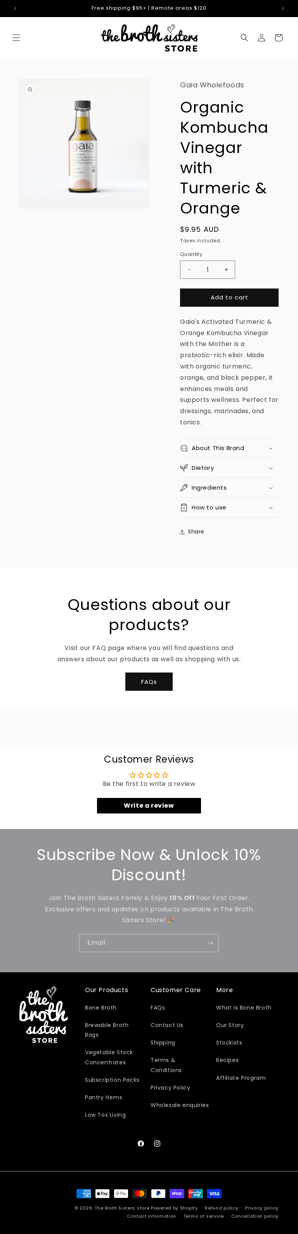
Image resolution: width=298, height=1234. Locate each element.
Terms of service (204, 1216)
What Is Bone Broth (244, 1008)
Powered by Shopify (174, 1208)
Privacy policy (262, 1208)
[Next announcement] (282, 8)
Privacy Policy (170, 1087)
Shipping (163, 1042)
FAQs (149, 682)
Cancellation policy (255, 1216)
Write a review (149, 805)
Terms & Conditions (166, 1065)
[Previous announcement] (15, 8)
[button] (16, 37)
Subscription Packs (112, 1080)
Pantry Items (103, 1097)
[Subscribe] (209, 943)
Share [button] (196, 531)
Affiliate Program (241, 1078)
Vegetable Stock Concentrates (109, 1057)
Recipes (227, 1060)
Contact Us (167, 1025)
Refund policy (221, 1208)
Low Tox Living (105, 1115)
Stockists (229, 1042)
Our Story (230, 1025)
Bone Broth (101, 1008)
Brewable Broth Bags (106, 1030)
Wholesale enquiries (180, 1105)
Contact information (151, 1216)
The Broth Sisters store (122, 1208)
